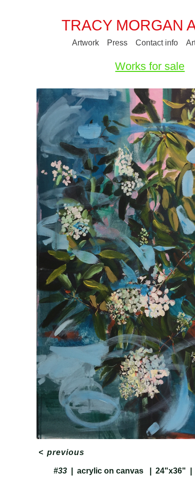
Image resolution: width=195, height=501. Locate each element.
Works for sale (149, 66)
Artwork (85, 42)
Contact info (157, 42)
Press (117, 42)
